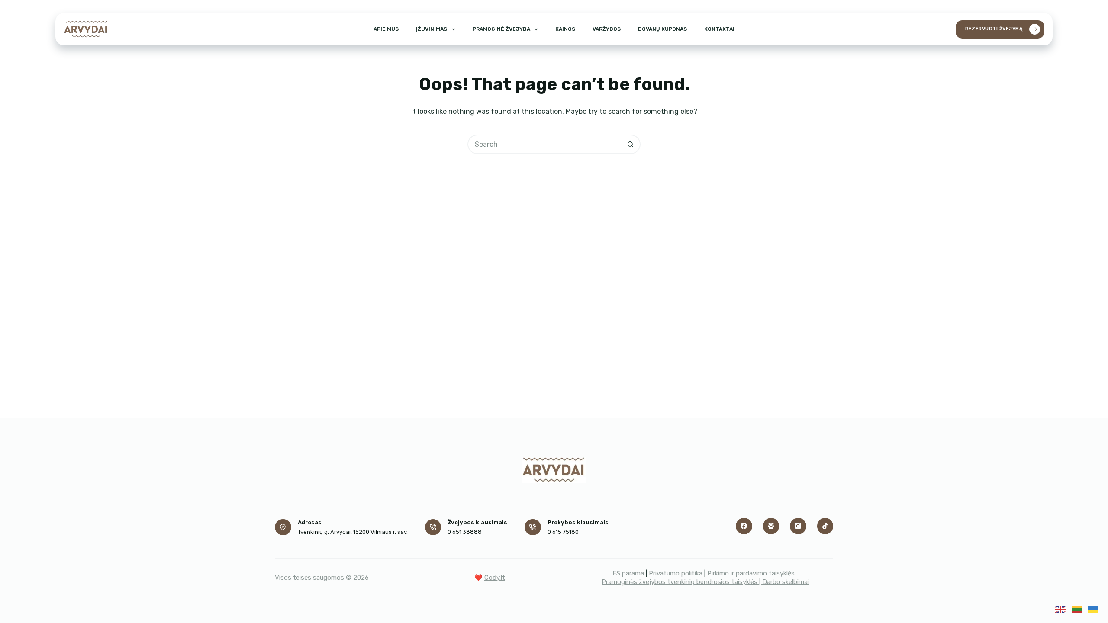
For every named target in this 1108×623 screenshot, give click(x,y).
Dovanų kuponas (662, 29)
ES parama (628, 573)
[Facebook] (744, 526)
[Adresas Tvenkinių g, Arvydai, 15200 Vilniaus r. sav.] (283, 527)
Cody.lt (494, 577)
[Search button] (631, 144)
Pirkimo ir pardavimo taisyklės (751, 573)
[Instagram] (798, 526)
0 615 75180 (563, 532)
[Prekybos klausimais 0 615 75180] (533, 527)
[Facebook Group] (771, 526)
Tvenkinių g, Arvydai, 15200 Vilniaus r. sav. (353, 532)
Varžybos (607, 29)
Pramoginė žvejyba (501, 29)
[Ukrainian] (1093, 609)
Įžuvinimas (431, 29)
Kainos (565, 29)
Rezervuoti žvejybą (994, 29)
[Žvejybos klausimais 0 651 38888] (433, 527)
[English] (1060, 609)
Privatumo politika (675, 573)
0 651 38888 (465, 532)
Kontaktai (719, 29)
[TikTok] (825, 526)
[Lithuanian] (1077, 609)
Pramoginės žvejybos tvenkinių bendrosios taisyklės (680, 582)
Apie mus (386, 29)
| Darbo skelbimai (784, 582)
